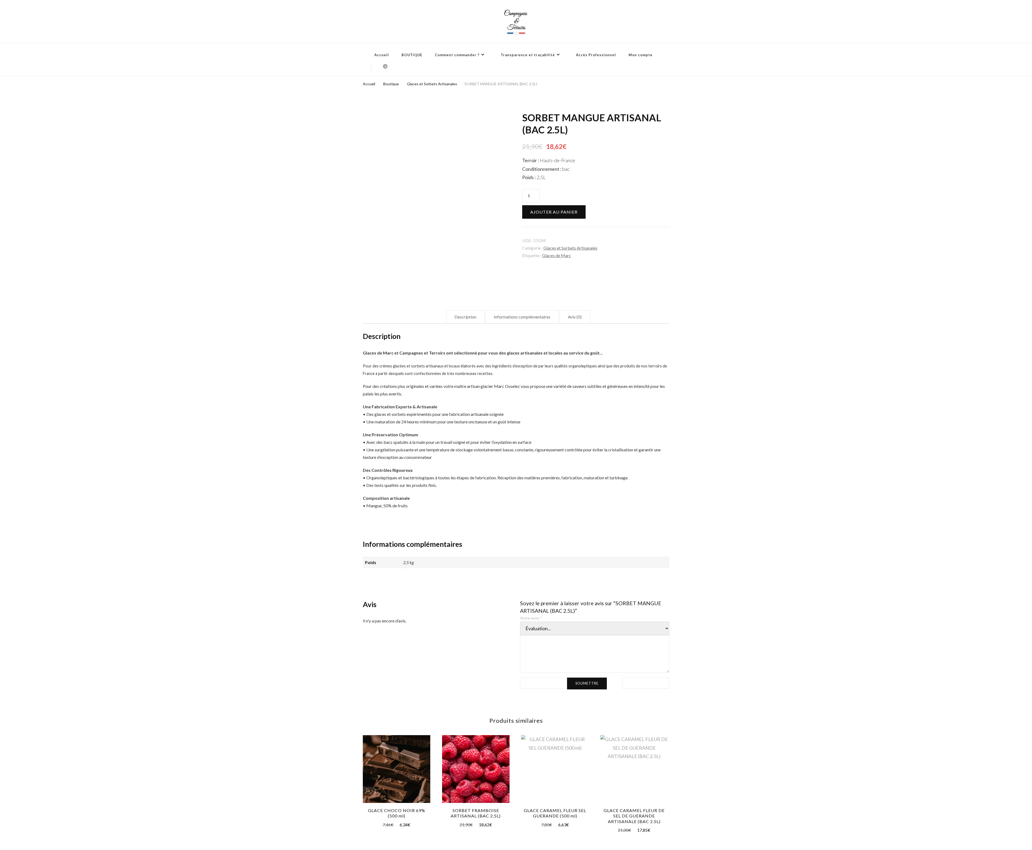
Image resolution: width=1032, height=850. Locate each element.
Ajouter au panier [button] (396, 770)
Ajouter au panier (554, 211)
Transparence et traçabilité (528, 55)
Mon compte (641, 55)
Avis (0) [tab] (575, 316)
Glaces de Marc (556, 255)
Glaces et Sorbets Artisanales (570, 247)
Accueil (381, 55)
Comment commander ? (457, 55)
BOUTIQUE (412, 55)
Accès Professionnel (596, 55)
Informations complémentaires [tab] (522, 316)
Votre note (531, 618)
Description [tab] (465, 316)
